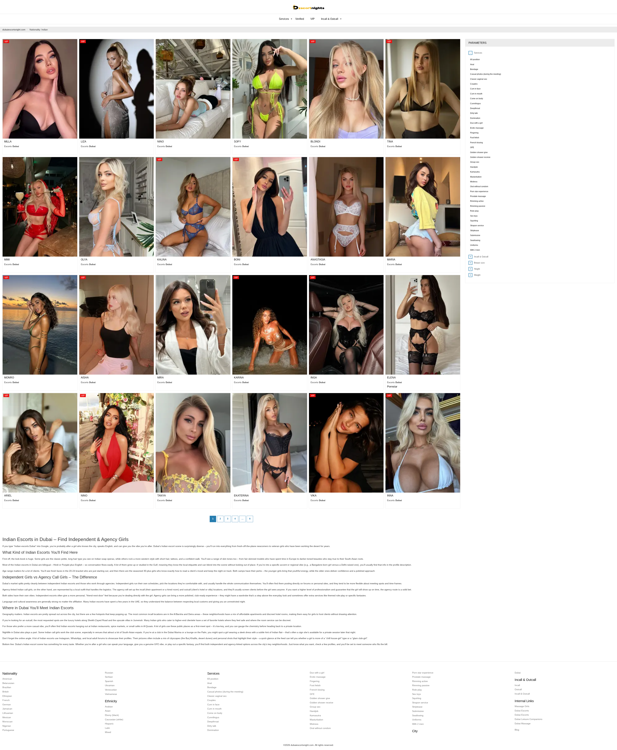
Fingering (314, 681)
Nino (160, 141)
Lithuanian (7, 713)
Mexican (6, 717)
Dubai (518, 672)
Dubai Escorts (522, 710)
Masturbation (316, 719)
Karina (239, 377)
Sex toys (416, 694)
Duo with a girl (317, 672)
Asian (108, 710)
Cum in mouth (214, 708)
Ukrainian (110, 685)
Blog (517, 729)
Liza (83, 141)
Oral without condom (320, 728)
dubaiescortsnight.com (13, 29)
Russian (109, 672)
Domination (213, 730)
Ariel (8, 495)
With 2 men (418, 724)
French (6, 700)
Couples (211, 700)
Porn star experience (422, 672)
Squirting (416, 698)
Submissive (418, 711)
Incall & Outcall (522, 693)
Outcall (518, 689)
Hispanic (109, 723)
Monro (9, 377)
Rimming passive (420, 685)
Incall (517, 685)
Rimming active (420, 681)
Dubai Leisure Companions (528, 719)
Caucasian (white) (114, 719)
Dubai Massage (523, 723)
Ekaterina (241, 495)
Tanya (161, 495)
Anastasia (318, 259)
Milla (8, 141)
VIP (312, 19)
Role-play (417, 689)
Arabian (109, 706)
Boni (237, 259)
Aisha (85, 377)
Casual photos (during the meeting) (225, 691)
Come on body (214, 713)
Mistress (314, 724)
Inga (314, 377)
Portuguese (8, 730)
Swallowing (417, 715)
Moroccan (7, 721)
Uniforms (416, 719)
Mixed (108, 732)
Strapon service (420, 702)
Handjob (314, 711)
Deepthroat (213, 721)
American (7, 678)
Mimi (7, 259)
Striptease (417, 706)
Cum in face (213, 704)
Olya (84, 259)
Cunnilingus (213, 717)
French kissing (317, 689)
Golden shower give (320, 698)
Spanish (109, 681)
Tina (390, 141)
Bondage (211, 687)
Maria (391, 259)
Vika (314, 495)
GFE (312, 694)
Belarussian (8, 683)
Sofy (237, 141)
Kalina (162, 259)
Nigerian (6, 726)
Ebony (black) (112, 715)
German (6, 704)
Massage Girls (522, 706)
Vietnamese (111, 694)
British (5, 691)
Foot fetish (315, 685)
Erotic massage (318, 677)
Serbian (109, 677)
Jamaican (7, 708)
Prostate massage (421, 677)
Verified (299, 19)
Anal (209, 683)
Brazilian (6, 687)
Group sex (315, 706)
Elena (391, 377)
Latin (107, 728)
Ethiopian (7, 696)
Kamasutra (315, 715)
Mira (160, 377)
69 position (212, 678)
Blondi (315, 141)
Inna (390, 495)
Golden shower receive (321, 702)
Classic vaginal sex (217, 696)
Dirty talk (211, 726)
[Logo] (308, 7)
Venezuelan (111, 689)
